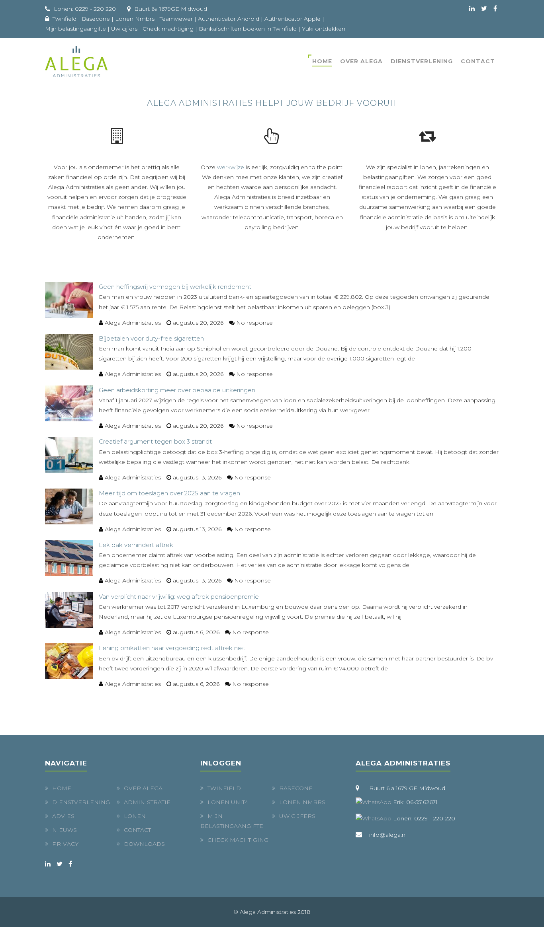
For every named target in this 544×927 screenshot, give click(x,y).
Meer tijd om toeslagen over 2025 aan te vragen (169, 493)
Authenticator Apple (292, 18)
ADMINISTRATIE (147, 802)
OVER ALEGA (361, 61)
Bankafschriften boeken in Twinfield (248, 28)
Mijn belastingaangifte (75, 28)
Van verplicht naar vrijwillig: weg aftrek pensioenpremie (179, 596)
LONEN (135, 816)
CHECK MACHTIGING (237, 839)
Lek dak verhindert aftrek (136, 545)
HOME (322, 61)
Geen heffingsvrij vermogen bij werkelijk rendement (175, 286)
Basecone (96, 18)
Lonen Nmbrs (135, 18)
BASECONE (296, 788)
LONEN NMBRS (302, 802)
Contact (478, 61)
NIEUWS (64, 830)
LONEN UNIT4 (227, 802)
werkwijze (230, 167)
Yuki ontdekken (323, 28)
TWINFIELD (224, 788)
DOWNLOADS (144, 843)
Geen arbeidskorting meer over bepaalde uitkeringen (177, 390)
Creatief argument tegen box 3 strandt (155, 441)
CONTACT (137, 830)
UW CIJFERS (297, 816)
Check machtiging (168, 28)
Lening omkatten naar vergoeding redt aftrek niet (172, 648)
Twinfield (64, 18)
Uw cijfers (124, 28)
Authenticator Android (228, 18)
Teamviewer (176, 18)
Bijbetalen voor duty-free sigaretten (151, 338)
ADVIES (63, 816)
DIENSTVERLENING (422, 61)
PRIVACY (65, 843)
